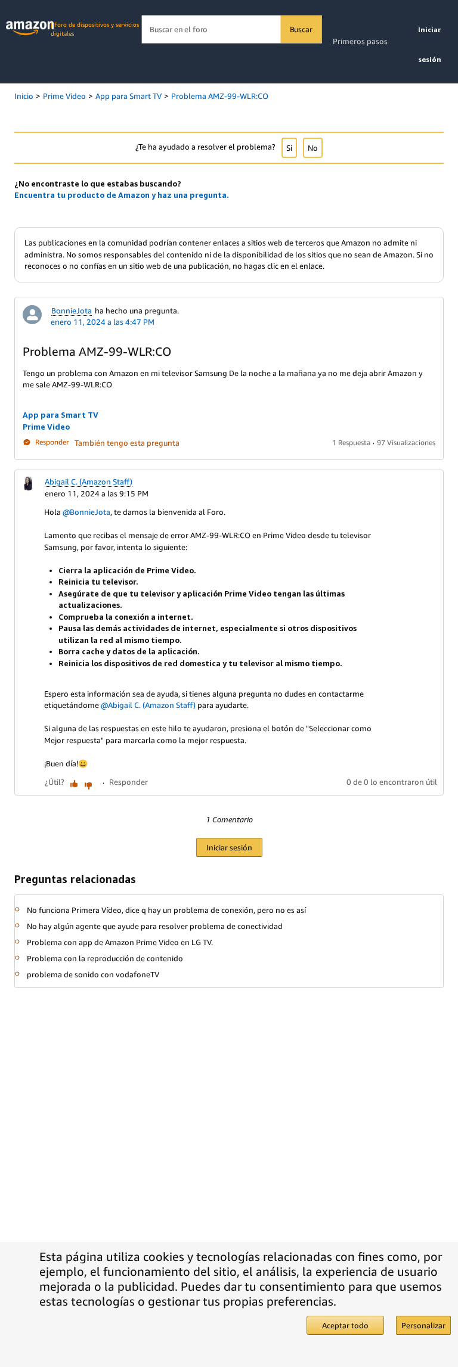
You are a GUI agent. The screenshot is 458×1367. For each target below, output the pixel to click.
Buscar (301, 29)
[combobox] (231, 29)
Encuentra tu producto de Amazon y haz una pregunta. (121, 195)
